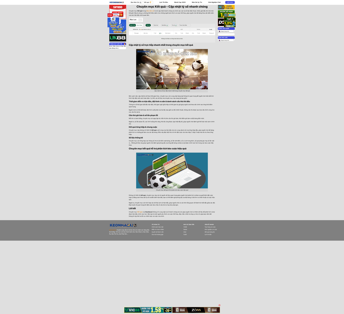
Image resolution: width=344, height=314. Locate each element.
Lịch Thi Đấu (163, 2)
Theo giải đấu (183, 25)
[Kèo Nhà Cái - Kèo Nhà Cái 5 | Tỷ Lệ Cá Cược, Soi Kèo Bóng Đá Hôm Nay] (116, 2)
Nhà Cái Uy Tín (197, 2)
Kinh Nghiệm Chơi (214, 2)
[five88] (230, 15)
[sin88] (113, 15)
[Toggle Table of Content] (139, 19)
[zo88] (196, 310)
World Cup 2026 (180, 2)
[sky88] (113, 23)
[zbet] (230, 23)
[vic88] (148, 310)
